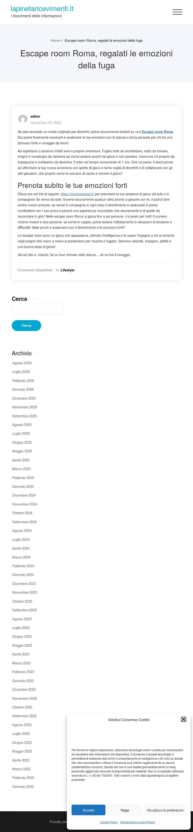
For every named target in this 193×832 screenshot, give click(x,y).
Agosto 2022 (22, 724)
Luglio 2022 (21, 733)
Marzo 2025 (21, 468)
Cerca (19, 298)
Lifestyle (67, 270)
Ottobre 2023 (22, 601)
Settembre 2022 (24, 715)
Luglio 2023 (21, 627)
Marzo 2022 (21, 768)
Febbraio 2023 (23, 671)
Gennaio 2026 (23, 389)
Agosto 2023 (22, 618)
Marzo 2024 (21, 557)
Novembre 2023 (24, 592)
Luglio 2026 (21, 371)
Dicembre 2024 (24, 495)
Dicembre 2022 (24, 689)
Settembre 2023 (24, 609)
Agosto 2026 (22, 362)
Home (55, 40)
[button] (183, 719)
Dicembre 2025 (24, 398)
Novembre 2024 (24, 503)
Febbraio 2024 (23, 565)
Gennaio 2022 (23, 786)
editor (35, 116)
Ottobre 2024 (22, 512)
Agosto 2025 (22, 424)
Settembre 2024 (24, 521)
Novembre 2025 (24, 406)
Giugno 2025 (22, 442)
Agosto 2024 (22, 530)
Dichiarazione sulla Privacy (137, 822)
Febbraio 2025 (23, 477)
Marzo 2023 (21, 662)
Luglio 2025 (21, 433)
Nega (125, 809)
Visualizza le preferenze (165, 809)
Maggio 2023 (22, 645)
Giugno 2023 (22, 636)
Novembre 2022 (24, 698)
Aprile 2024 (20, 548)
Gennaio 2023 (23, 680)
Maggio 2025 (22, 450)
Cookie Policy (109, 822)
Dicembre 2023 (24, 583)
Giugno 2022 (22, 742)
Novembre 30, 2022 (46, 122)
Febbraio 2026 (23, 380)
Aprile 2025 (20, 459)
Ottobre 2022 (22, 706)
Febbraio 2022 (23, 777)
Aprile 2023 (20, 653)
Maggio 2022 (22, 751)
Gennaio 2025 (23, 486)
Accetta (88, 809)
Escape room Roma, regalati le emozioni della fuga (104, 40)
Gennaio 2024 (23, 574)
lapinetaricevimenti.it (42, 8)
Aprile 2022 (20, 759)
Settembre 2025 (24, 415)
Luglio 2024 (21, 539)
